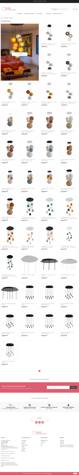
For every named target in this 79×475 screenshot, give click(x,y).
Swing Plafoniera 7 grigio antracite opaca (47, 333)
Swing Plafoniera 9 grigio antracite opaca (67, 333)
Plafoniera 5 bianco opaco (67, 274)
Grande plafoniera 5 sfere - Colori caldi (9, 218)
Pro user (23, 451)
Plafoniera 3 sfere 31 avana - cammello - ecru (28, 102)
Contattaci (24, 448)
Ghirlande (62, 440)
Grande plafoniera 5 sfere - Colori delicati (9, 160)
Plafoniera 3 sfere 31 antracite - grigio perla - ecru (69, 44)
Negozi (23, 449)
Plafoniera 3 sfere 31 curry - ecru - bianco (9, 102)
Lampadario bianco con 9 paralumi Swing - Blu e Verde (68, 246)
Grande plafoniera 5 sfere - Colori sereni (48, 160)
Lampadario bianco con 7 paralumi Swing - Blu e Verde (48, 218)
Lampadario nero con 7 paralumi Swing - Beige (47, 246)
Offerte (23, 446)
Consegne (43, 441)
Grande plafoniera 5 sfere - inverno (68, 160)
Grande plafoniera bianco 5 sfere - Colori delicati (48, 131)
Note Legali (24, 440)
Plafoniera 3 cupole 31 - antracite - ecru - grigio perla (48, 73)
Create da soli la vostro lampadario (67, 446)
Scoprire (20, 54)
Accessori (62, 443)
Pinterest (39, 422)
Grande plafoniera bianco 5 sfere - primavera (9, 131)
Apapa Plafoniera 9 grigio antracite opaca (8, 333)
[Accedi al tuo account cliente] (76, 9)
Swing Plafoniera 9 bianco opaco (8, 362)
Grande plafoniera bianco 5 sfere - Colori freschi (68, 131)
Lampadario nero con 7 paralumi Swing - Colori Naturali (10, 246)
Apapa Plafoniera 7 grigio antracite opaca (47, 304)
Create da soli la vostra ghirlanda (66, 445)
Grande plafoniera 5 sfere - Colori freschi (68, 189)
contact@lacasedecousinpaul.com (8, 446)
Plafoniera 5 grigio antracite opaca (9, 304)
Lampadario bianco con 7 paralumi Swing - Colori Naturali (69, 218)
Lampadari (62, 441)
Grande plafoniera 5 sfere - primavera (28, 189)
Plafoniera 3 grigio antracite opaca (48, 275)
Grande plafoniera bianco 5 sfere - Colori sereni (28, 160)
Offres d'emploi (25, 445)
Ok (75, 473)
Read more (49, 473)
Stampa (23, 443)
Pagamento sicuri (44, 440)
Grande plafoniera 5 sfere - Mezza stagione (9, 189)
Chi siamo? (24, 441)
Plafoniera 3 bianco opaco (28, 274)
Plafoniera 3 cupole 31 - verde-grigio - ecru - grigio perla (49, 44)
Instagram (42, 422)
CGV (42, 443)
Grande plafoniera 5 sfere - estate (48, 189)
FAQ (41, 445)
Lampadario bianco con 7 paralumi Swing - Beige (28, 246)
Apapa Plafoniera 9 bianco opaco (67, 304)
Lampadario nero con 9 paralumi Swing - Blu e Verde (9, 275)
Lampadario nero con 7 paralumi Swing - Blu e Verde (28, 218)
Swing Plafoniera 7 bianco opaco (28, 333)
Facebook (36, 422)
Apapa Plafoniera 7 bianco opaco (28, 304)
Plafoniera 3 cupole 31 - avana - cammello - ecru (49, 102)
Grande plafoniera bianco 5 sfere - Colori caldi (28, 131)
